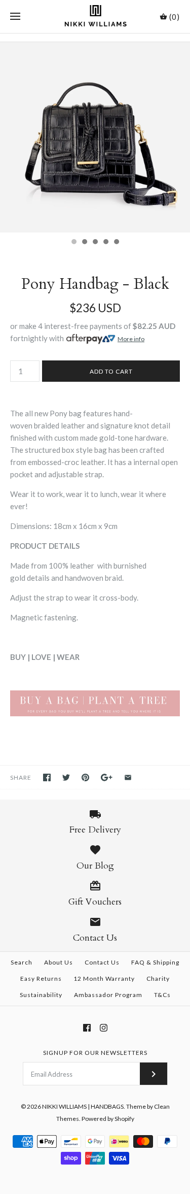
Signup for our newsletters (95, 1052)
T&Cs (162, 995)
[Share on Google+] (106, 777)
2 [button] (84, 243)
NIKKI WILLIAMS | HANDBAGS (83, 1106)
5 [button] (116, 243)
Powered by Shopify (108, 1118)
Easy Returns (41, 978)
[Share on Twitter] (66, 777)
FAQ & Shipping (155, 962)
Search (21, 962)
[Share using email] (128, 777)
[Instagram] (103, 1028)
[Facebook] (87, 1028)
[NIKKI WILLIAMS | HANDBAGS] (95, 16)
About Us (58, 962)
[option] (95, 137)
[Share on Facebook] (47, 777)
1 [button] (73, 243)
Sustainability (41, 995)
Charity (158, 978)
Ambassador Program (108, 995)
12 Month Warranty (104, 978)
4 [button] (105, 243)
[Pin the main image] (85, 777)
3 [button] (95, 243)
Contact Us (102, 962)
